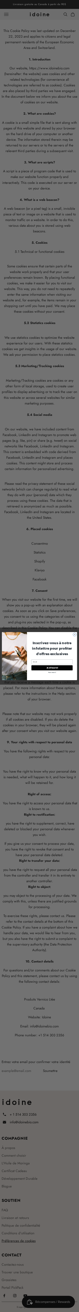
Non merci (52, 672)
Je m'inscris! (52, 667)
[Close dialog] (74, 634)
